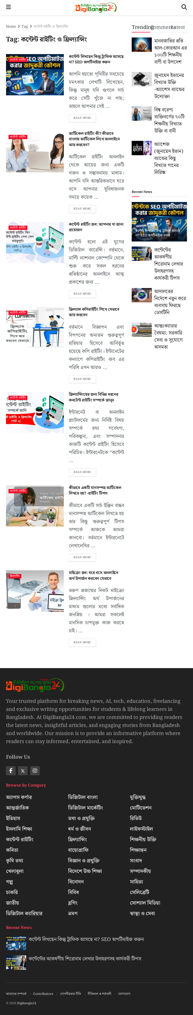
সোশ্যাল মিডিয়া (145, 903)
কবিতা (12, 850)
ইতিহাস (13, 819)
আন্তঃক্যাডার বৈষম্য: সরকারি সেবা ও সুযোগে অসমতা (168, 336)
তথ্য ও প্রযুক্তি (81, 819)
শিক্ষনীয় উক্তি (143, 840)
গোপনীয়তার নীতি (70, 994)
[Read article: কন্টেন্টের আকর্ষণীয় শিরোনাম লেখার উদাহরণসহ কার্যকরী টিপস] (142, 254)
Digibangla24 (26, 1003)
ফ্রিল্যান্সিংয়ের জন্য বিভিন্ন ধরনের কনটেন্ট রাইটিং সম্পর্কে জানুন (93, 397)
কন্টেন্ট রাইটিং (18, 60)
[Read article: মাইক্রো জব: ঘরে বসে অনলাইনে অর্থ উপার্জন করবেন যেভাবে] (35, 591)
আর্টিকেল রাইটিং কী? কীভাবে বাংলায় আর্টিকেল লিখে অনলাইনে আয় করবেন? (94, 139)
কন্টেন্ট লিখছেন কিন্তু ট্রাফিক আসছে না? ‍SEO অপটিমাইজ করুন (96, 59)
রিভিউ (136, 819)
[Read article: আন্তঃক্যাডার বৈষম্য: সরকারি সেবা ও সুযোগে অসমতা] (142, 329)
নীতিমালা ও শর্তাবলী (99, 994)
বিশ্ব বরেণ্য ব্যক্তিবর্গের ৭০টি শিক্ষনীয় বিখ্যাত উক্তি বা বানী (169, 120)
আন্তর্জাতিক (17, 808)
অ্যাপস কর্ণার (19, 797)
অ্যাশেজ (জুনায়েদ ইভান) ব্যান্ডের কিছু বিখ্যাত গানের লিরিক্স (168, 158)
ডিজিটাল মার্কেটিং (85, 808)
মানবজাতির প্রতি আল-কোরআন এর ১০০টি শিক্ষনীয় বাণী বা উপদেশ (170, 51)
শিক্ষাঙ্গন (138, 850)
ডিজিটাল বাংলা (83, 797)
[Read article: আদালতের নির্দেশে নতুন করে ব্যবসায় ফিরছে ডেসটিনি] (142, 295)
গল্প (9, 882)
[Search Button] (184, 7)
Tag (25, 26)
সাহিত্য (136, 882)
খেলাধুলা (15, 871)
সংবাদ (136, 861)
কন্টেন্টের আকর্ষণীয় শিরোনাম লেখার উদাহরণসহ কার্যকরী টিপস (168, 264)
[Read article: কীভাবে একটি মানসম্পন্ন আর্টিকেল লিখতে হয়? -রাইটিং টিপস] (35, 505)
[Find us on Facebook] (11, 770)
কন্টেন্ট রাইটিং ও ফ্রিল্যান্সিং (51, 26)
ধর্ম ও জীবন (79, 829)
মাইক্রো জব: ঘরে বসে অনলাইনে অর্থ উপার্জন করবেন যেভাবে (93, 576)
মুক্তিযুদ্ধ (138, 797)
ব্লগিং (73, 903)
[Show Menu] (8, 7)
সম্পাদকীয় (140, 871)
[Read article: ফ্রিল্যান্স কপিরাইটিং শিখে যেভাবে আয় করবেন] (35, 327)
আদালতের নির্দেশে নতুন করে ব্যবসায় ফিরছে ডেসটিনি (170, 302)
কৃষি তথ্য (14, 861)
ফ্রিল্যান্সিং (15, 576)
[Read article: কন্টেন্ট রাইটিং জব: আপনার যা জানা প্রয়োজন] (35, 242)
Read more (85, 117)
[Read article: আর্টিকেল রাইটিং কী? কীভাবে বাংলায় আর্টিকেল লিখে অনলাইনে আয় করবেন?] (35, 151)
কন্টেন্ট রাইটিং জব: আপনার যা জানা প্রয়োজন (96, 227)
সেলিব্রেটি (139, 892)
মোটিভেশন (141, 808)
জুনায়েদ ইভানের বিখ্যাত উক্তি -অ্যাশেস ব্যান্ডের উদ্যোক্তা (169, 86)
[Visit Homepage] (96, 8)
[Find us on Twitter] (23, 770)
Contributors (43, 994)
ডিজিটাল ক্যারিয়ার (24, 914)
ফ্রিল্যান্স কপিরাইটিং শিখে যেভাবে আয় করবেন (94, 312)
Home (11, 26)
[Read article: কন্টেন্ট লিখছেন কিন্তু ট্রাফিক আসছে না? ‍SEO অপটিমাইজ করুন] (35, 74)
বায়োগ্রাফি (78, 850)
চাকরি (12, 892)
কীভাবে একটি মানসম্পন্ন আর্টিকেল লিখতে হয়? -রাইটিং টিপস (95, 491)
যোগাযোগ (124, 994)
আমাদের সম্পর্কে (16, 994)
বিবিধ (73, 892)
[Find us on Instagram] (35, 770)
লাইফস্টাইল (141, 829)
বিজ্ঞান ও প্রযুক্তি (84, 861)
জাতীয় (12, 903)
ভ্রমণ (73, 914)
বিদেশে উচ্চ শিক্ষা (85, 871)
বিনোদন (76, 882)
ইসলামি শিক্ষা (19, 829)
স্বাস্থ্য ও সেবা (142, 914)
